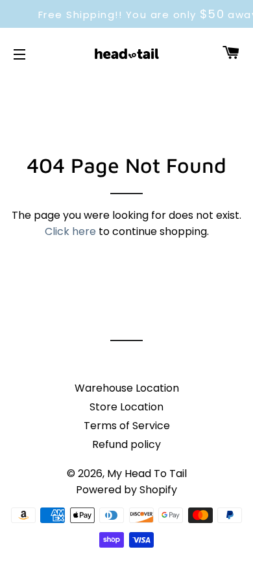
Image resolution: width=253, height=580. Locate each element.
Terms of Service (127, 425)
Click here (70, 231)
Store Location (126, 406)
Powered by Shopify (126, 489)
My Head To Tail (147, 473)
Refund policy (126, 444)
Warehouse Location (127, 388)
